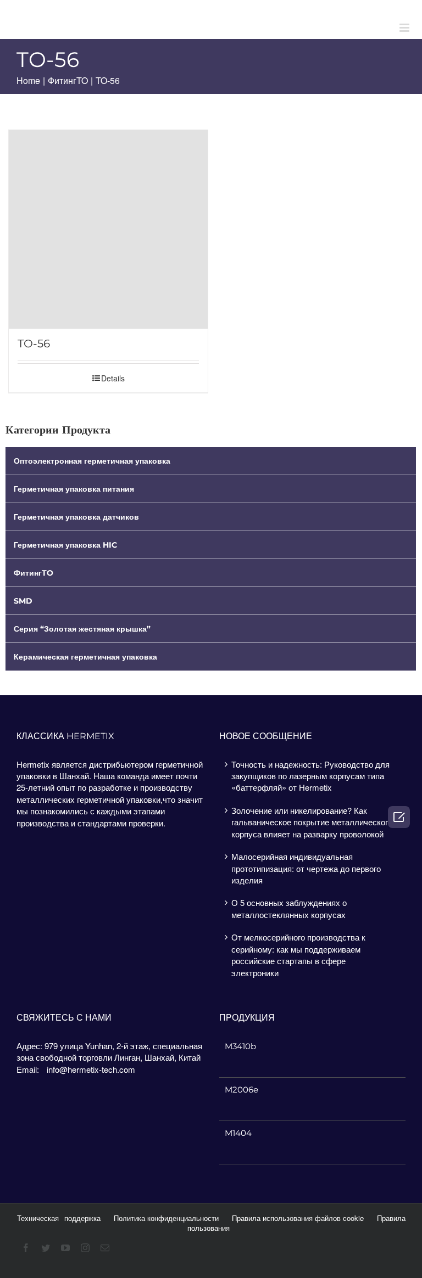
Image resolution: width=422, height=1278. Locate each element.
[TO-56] (108, 229)
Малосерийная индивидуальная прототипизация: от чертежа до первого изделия (306, 868)
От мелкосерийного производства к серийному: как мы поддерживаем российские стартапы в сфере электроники (298, 954)
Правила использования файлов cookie (298, 1218)
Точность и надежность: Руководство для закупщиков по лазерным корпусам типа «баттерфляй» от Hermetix (310, 775)
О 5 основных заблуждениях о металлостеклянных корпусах (289, 908)
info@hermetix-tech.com (91, 1069)
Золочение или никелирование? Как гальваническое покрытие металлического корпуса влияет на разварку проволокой (311, 822)
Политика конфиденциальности (166, 1218)
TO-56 (34, 343)
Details (113, 378)
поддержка (82, 1218)
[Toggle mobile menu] (405, 27)
